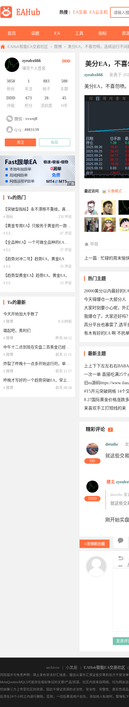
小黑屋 (71, 667)
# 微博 (8, 321)
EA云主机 (98, 12)
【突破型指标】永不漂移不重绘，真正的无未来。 (46, 209)
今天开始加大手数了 (20, 314)
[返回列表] (120, 558)
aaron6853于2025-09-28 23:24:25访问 (108, 207)
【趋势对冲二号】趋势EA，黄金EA (33, 259)
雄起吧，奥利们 (17, 330)
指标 (102, 33)
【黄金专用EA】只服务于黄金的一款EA (37, 225)
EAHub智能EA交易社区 (28, 46)
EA (57, 33)
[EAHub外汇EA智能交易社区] (22, 17)
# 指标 (8, 217)
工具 (79, 33)
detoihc (111, 444)
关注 (20, 142)
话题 (35, 33)
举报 (94, 244)
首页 (12, 33)
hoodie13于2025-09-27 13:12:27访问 (108, 224)
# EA (7, 233)
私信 (54, 142)
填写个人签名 (34, 68)
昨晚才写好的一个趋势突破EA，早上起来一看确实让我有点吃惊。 (60, 380)
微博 (58, 46)
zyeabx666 (93, 75)
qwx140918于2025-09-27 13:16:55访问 (91, 224)
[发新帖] (95, 544)
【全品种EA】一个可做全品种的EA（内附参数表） (47, 242)
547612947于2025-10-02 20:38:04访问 (91, 207)
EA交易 (80, 12)
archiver (52, 667)
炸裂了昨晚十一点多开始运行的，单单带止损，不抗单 (50, 363)
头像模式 (114, 191)
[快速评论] (120, 541)
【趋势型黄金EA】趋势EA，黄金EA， (36, 275)
